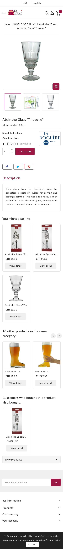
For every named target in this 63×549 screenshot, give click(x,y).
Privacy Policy (52, 540)
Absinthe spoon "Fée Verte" (20, 254)
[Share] (7, 166)
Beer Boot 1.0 (42, 371)
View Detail (15, 265)
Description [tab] (11, 178)
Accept (32, 544)
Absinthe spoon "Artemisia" (21, 436)
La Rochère (16, 133)
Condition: (8, 138)
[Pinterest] (29, 166)
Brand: (6, 133)
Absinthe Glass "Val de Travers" (22, 305)
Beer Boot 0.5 (12, 371)
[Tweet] (18, 166)
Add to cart (25, 151)
